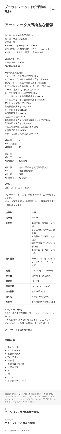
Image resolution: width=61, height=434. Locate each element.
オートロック (21, 399)
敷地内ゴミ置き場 (11, 401)
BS (47, 394)
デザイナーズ (32, 399)
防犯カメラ (23, 401)
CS (6, 396)
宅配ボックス (51, 399)
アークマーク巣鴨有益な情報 (18, 329)
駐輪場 (31, 401)
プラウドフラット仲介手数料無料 (25, 9)
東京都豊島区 (36, 394)
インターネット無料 (46, 396)
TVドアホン (33, 396)
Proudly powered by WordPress (17, 430)
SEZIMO (24, 394)
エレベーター (10, 399)
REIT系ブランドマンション (18, 396)
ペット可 (41, 399)
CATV (51, 394)
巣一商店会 (10, 109)
